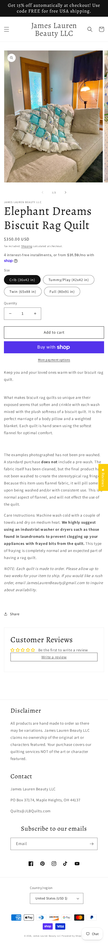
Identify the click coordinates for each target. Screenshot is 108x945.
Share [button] (15, 614)
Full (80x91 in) (62, 291)
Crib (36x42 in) (22, 279)
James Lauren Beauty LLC (47, 935)
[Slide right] (65, 192)
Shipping (26, 246)
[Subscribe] (91, 844)
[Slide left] (42, 192)
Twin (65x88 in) (22, 291)
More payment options (54, 360)
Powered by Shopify (73, 935)
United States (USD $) (51, 898)
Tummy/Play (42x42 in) (68, 279)
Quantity (10, 303)
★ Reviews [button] (103, 477)
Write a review (54, 657)
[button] (6, 29)
